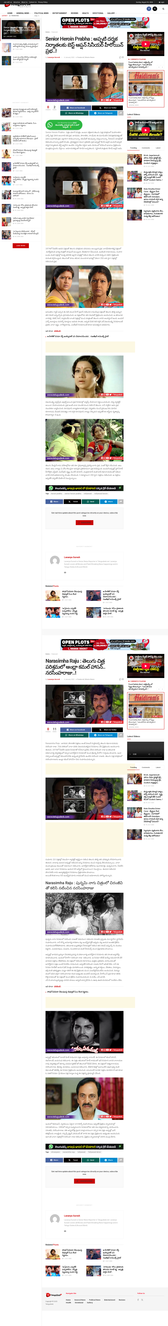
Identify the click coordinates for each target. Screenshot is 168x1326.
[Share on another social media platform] (120, 113)
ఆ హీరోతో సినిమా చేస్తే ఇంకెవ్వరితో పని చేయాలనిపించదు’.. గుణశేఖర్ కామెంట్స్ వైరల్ (26, 165)
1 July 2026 (67, 600)
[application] (145, 130)
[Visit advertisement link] (105, 24)
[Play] (130, 138)
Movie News (89, 57)
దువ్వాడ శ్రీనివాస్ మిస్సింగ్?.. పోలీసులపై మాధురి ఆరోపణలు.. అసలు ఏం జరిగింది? (26, 193)
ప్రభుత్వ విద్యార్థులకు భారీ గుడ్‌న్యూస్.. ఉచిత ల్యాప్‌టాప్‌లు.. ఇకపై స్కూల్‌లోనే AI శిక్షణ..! (25, 111)
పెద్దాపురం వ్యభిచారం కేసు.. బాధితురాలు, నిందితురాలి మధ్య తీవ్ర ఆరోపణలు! (154, 213)
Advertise (16, 2)
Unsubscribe (86, 1181)
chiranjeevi (55, 1152)
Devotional (98, 13)
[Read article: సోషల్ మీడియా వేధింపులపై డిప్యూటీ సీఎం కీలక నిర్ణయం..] (53, 595)
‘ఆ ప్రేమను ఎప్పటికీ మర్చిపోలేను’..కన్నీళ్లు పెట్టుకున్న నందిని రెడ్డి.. (25, 179)
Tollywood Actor (94, 1152)
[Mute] (157, 138)
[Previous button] (159, 67)
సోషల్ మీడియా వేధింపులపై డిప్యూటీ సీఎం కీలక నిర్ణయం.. (72, 594)
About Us (24, 2)
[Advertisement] (20, 84)
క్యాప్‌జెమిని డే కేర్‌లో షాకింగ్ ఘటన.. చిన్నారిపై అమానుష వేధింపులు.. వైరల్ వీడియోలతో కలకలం (25, 138)
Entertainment (60, 13)
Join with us (8, 2)
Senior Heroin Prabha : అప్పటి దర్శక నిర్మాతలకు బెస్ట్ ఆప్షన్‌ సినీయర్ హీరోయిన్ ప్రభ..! (20, 30)
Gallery (111, 13)
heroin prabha (56, 493)
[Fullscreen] (161, 138)
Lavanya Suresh (54, 57)
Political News (41, 13)
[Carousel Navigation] (160, 67)
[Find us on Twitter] (155, 8)
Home (9, 13)
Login (162, 2)
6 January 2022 (69, 57)
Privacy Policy (42, 2)
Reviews (74, 13)
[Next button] (162, 67)
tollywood (88, 493)
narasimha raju (69, 1152)
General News (22, 13)
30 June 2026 (108, 617)
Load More (20, 245)
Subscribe (86, 522)
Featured (55, 32)
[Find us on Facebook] (149, 8)
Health (85, 13)
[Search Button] (163, 8)
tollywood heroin (101, 493)
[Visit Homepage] (17, 4)
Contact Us (33, 2)
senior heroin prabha (73, 493)
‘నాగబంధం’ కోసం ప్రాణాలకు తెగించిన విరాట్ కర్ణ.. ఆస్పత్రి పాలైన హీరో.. (113, 611)
